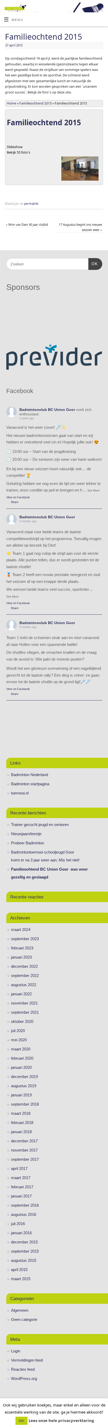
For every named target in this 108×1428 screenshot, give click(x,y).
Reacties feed (23, 1369)
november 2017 (24, 1150)
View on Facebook (18, 497)
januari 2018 (21, 1131)
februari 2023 (22, 948)
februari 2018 (22, 1122)
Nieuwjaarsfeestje (26, 833)
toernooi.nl (20, 793)
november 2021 (24, 1003)
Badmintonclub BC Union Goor (47, 409)
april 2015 (19, 1269)
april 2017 (19, 1168)
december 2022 (24, 966)
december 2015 (24, 1242)
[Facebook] (101, 10)
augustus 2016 (23, 1214)
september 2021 (25, 1012)
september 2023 (25, 939)
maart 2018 (20, 1113)
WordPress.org (24, 1378)
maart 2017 (20, 1177)
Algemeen (19, 1310)
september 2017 (25, 1159)
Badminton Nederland (29, 774)
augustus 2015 (23, 1260)
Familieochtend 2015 (35, 103)
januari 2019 (21, 1095)
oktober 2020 (22, 1021)
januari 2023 (21, 957)
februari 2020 (22, 1058)
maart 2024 (20, 929)
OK (93, 263)
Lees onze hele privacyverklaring (61, 1420)
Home (11, 103)
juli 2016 (18, 1223)
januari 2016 (21, 1233)
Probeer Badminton (27, 843)
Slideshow (15, 147)
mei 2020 (19, 1040)
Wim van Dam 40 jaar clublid (27, 225)
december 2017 (24, 1141)
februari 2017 (22, 1187)
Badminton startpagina (30, 784)
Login (15, 1351)
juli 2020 (18, 1030)
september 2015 (25, 1251)
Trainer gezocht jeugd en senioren (40, 824)
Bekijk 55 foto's (18, 152)
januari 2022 (21, 994)
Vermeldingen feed (27, 1360)
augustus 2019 (23, 1086)
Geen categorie (24, 1319)
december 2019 (24, 1076)
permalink (31, 204)
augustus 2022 (23, 984)
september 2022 (25, 975)
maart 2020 (20, 1049)
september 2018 (25, 1104)
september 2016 (25, 1205)
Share (14, 502)
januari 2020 (21, 1067)
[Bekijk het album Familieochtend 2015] (80, 180)
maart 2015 (20, 1279)
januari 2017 (21, 1196)
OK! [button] (21, 1420)
